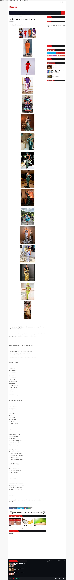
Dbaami (13, 7)
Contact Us (63, 578)
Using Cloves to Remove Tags (19, 568)
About (59, 578)
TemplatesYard (17, 578)
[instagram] (62, 2)
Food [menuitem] (15, 12)
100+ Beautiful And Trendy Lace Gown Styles (58, 71)
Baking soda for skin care (14, 525)
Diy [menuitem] (23, 12)
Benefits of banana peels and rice (27, 526)
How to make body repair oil (57, 65)
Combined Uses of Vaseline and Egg (20, 564)
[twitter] (60, 2)
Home (10, 1)
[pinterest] (64, 2)
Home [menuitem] (11, 12)
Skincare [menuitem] (26, 12)
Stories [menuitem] (19, 12)
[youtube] (60, 55)
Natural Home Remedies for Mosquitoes (39, 526)
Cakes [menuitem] (31, 12)
